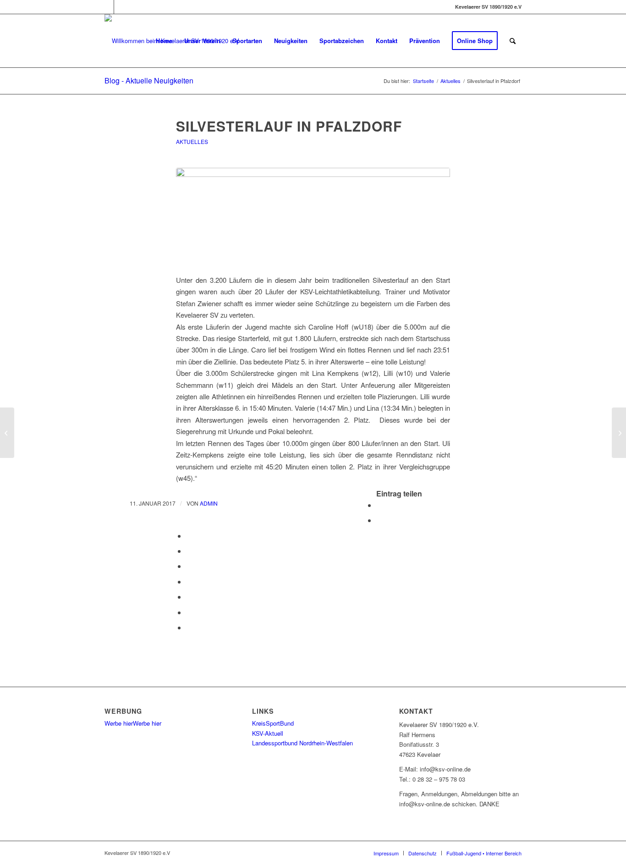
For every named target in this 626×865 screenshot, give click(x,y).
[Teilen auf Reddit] (189, 612)
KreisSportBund (273, 723)
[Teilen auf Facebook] (379, 505)
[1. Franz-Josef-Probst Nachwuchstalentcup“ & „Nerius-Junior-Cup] (7, 433)
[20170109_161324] (313, 216)
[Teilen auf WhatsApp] (189, 535)
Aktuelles (192, 141)
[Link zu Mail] (121, 7)
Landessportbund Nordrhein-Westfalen (302, 742)
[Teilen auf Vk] (189, 596)
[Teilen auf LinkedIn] (189, 566)
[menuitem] (164, 40)
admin (209, 503)
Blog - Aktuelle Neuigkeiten (148, 80)
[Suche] (513, 40)
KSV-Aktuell (267, 733)
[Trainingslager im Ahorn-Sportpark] (619, 433)
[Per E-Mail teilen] (189, 627)
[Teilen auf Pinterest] (189, 551)
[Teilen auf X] (379, 520)
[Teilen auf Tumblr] (189, 581)
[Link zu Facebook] (107, 7)
